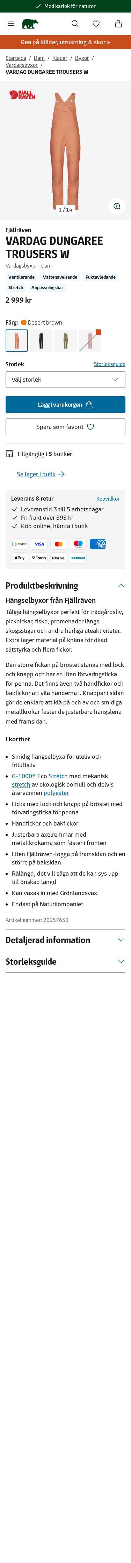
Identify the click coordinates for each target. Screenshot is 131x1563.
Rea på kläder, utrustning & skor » (65, 42)
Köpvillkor (108, 498)
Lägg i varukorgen (60, 404)
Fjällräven (18, 230)
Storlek (15, 364)
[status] (65, 210)
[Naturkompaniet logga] (30, 23)
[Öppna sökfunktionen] (75, 23)
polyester (56, 793)
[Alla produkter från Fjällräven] (22, 95)
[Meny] (11, 23)
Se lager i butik (36, 474)
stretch (21, 784)
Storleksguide (109, 364)
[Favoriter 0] (96, 23)
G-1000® (24, 776)
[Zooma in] (117, 206)
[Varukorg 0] (118, 23)
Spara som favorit (59, 427)
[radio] (17, 340)
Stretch (58, 776)
